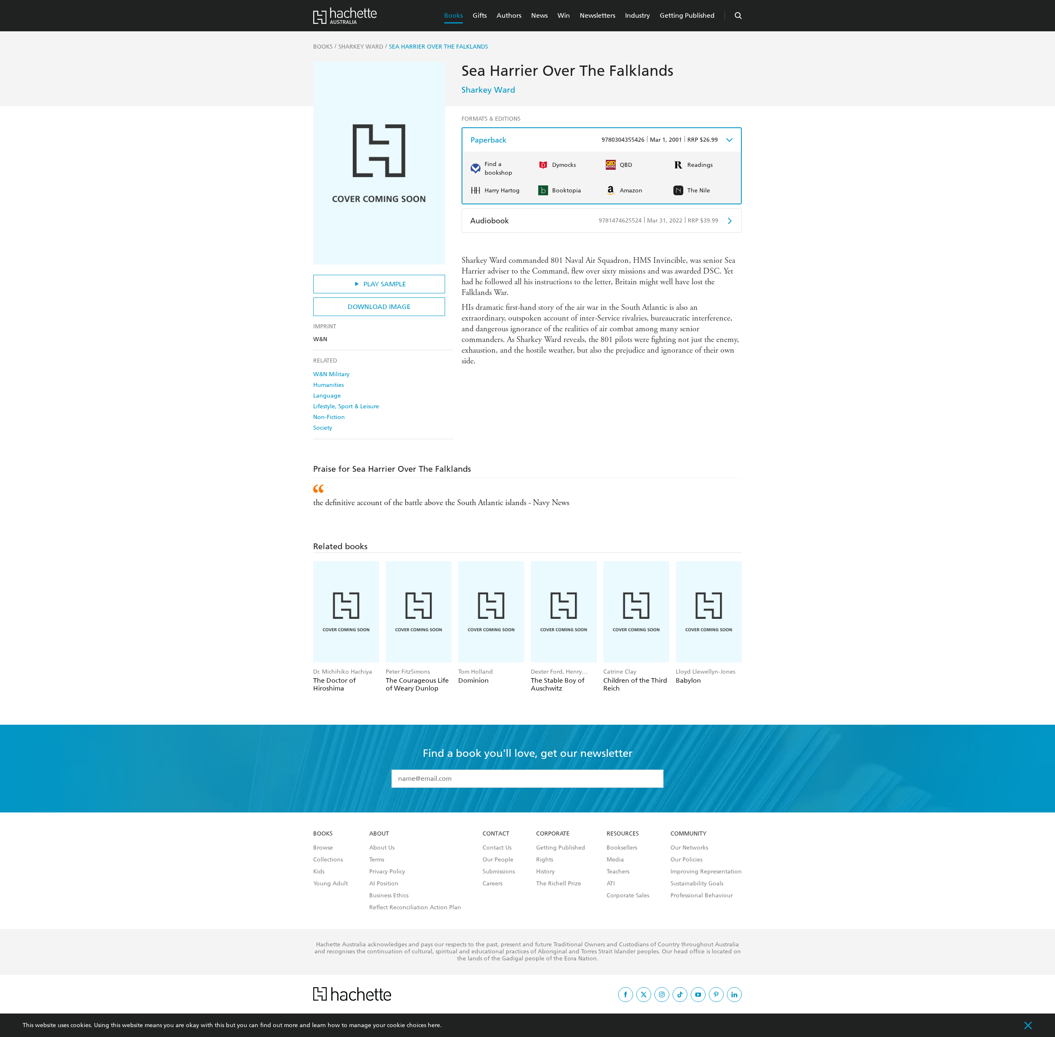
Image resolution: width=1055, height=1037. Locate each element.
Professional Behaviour (702, 896)
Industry (637, 15)
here (434, 1025)
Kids (318, 872)
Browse (323, 848)
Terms (376, 860)
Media (615, 860)
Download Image (379, 307)
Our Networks (689, 848)
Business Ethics (388, 896)
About (379, 834)
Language (327, 395)
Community (688, 834)
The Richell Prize (558, 884)
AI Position (384, 884)
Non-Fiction (329, 417)
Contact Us (497, 848)
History (545, 872)
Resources (623, 834)
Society (322, 427)
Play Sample (384, 284)
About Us (381, 848)
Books (453, 15)
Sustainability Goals (697, 884)
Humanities (328, 385)
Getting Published (687, 15)
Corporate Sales (628, 896)
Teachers (618, 872)
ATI (611, 884)
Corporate (553, 834)
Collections (328, 860)
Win (564, 15)
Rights (544, 860)
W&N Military (331, 374)
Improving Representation (706, 872)
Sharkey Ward (488, 90)
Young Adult (330, 884)
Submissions (499, 872)
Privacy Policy (387, 872)
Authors (509, 15)
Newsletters (597, 15)
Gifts (480, 15)
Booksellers (622, 848)
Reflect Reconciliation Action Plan (415, 908)
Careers (492, 884)
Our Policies (686, 860)
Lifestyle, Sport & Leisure (346, 406)
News (539, 15)
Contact (496, 834)
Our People (498, 860)
